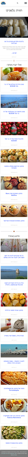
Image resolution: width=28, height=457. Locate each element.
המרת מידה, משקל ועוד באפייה (14, 336)
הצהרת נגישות (14, 455)
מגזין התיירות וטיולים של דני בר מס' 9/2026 (14, 85)
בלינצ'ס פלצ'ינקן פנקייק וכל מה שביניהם (14, 42)
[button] (26, 3)
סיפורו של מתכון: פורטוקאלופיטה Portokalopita (14, 389)
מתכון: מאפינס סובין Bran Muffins (14, 194)
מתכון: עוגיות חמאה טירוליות (14, 310)
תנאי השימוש (13, 453)
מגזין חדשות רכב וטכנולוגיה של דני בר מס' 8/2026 (14, 112)
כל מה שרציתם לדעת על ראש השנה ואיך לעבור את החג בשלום (14, 256)
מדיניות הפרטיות (5, 453)
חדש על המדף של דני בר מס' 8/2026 (14, 140)
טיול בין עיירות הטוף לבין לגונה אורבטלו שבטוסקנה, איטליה (14, 284)
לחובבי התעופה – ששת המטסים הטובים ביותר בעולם (14, 362)
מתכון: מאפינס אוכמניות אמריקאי (14, 221)
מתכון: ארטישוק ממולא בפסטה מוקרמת (14, 167)
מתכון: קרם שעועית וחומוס (14, 443)
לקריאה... (14, 53)
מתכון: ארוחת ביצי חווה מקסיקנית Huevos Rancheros (14, 416)
